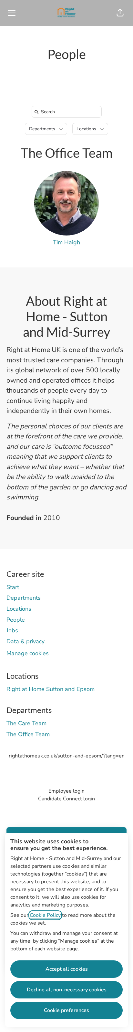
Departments (23, 598)
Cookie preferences (66, 1010)
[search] (67, 111)
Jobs (12, 630)
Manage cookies (27, 653)
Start (12, 587)
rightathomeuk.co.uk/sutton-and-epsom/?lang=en (67, 755)
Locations (18, 609)
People (15, 620)
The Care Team (26, 723)
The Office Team (67, 153)
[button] (120, 13)
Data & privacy (25, 641)
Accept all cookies (67, 969)
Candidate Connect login (66, 798)
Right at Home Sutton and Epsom (50, 689)
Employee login (66, 791)
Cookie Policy (45, 915)
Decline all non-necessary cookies (67, 989)
